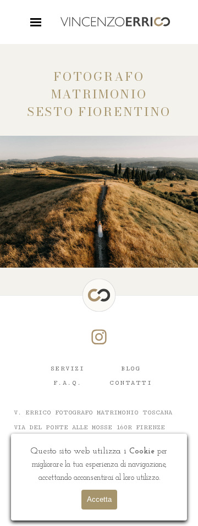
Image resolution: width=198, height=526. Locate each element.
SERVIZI (68, 368)
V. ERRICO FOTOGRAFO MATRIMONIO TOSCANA (93, 412)
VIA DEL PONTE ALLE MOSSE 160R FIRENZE (89, 427)
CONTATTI (130, 382)
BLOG (130, 368)
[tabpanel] (99, 94)
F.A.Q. (67, 382)
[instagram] (99, 337)
